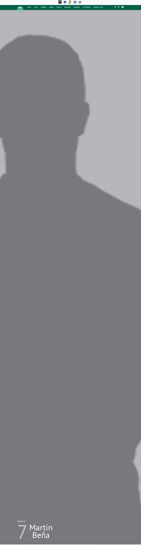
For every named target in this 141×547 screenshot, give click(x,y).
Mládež (43, 7)
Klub (29, 7)
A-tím (36, 7)
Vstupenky (87, 7)
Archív (59, 7)
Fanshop (77, 7)
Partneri (67, 7)
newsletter (98, 7)
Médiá (51, 7)
